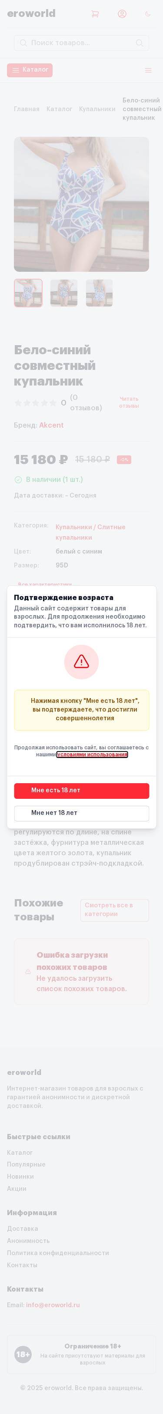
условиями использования (92, 754)
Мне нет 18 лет (54, 813)
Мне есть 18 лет (55, 791)
